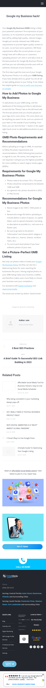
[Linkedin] (38, 647)
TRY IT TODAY (22, 547)
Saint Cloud (27, 593)
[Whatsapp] (42, 647)
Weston (39, 601)
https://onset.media (26, 325)
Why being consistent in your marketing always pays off (23, 400)
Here (23, 620)
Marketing (30, 307)
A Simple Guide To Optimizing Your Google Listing (30, 449)
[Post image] (8, 386)
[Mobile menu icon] (42, 3)
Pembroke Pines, (28, 601)
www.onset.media (9, 289)
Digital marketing (25, 286)
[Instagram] (34, 647)
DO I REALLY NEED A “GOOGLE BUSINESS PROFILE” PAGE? (23, 413)
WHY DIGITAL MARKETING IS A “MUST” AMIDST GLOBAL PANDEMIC (22, 426)
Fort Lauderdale (14, 604)
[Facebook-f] (31, 647)
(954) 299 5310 (8, 588)
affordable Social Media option (24, 471)
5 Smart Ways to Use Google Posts (21, 438)
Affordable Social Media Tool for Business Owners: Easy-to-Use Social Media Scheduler (31, 385)
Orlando (5, 597)
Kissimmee (37, 593)
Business (23, 307)
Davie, (4, 604)
